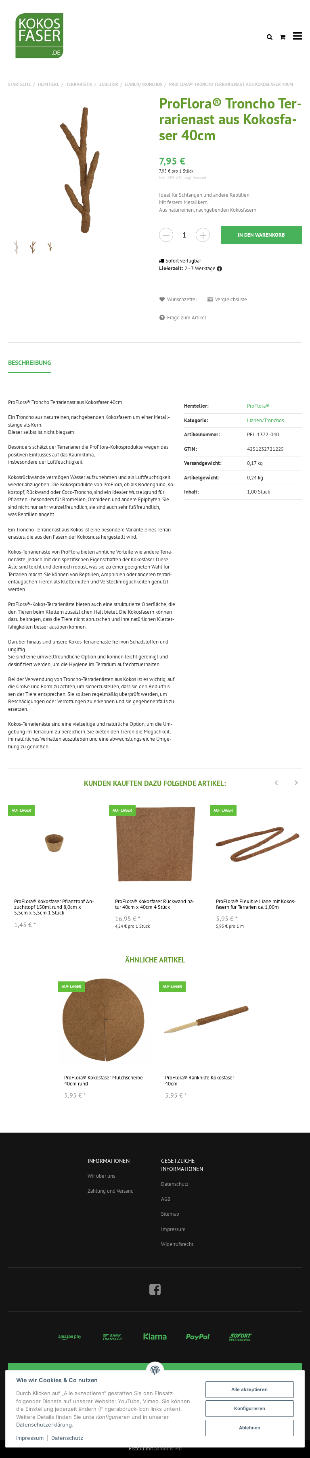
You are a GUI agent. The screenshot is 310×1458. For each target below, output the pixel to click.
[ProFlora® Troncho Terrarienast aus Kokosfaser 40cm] (79, 166)
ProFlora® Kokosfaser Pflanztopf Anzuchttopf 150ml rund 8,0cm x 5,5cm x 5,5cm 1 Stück (54, 907)
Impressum (173, 1229)
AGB (166, 1199)
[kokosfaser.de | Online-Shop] (40, 36)
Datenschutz (175, 1184)
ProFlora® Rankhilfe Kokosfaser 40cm (199, 1080)
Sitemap (170, 1213)
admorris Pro (168, 1448)
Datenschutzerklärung (44, 1424)
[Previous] (276, 783)
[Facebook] (155, 1289)
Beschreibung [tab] (29, 362)
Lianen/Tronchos (265, 420)
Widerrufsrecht (177, 1244)
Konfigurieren (249, 1408)
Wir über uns (101, 1176)
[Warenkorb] (282, 36)
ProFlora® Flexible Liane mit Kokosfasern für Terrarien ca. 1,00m (256, 904)
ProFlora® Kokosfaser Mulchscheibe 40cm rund (103, 1080)
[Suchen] (269, 36)
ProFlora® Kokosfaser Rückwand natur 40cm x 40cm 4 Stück (155, 904)
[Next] (296, 783)
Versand (199, 177)
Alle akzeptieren (249, 1389)
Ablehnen (249, 1428)
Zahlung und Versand (111, 1190)
